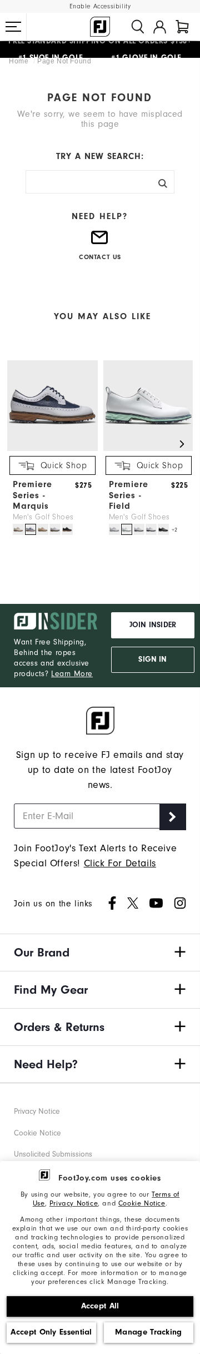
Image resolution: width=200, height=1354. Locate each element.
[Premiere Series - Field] (148, 448)
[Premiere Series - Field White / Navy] (151, 529)
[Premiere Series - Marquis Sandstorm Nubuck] (42, 529)
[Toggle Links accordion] (100, 952)
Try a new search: (100, 156)
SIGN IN (152, 659)
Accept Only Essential (51, 1332)
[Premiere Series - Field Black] (163, 529)
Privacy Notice (73, 1203)
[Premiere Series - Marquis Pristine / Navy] (18, 529)
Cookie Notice (142, 1203)
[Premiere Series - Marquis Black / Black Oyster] (67, 529)
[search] (138, 27)
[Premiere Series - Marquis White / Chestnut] (55, 529)
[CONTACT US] (100, 242)
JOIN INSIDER (152, 625)
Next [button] (182, 444)
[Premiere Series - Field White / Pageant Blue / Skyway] (114, 529)
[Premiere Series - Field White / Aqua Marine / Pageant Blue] (126, 529)
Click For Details (120, 863)
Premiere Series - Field (128, 494)
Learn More (72, 673)
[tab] (182, 26)
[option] (50, 448)
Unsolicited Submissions (53, 1154)
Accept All (100, 1306)
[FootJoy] (100, 27)
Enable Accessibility (100, 6)
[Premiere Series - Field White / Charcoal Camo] (138, 529)
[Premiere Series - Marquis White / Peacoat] (30, 529)
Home (20, 61)
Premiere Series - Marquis (32, 494)
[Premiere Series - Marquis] (52, 448)
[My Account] (160, 27)
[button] (13, 26)
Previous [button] (18, 444)
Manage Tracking (148, 1332)
